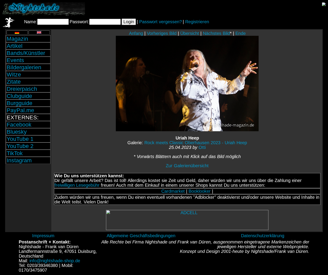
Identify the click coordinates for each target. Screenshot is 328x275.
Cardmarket (173, 191)
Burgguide (19, 103)
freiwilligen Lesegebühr (77, 185)
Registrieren (197, 21)
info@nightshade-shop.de (54, 260)
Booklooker (200, 191)
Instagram (19, 160)
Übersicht (189, 33)
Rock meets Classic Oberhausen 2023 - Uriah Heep (195, 142)
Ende (240, 33)
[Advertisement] (28, 195)
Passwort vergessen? (160, 21)
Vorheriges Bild (161, 33)
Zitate (14, 81)
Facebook (19, 124)
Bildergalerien (24, 67)
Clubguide (19, 96)
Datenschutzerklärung (262, 235)
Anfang (136, 33)
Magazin (17, 39)
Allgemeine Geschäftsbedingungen (141, 235)
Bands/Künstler (26, 53)
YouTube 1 (20, 139)
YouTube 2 (20, 146)
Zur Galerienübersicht (187, 165)
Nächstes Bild (216, 33)
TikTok (15, 153)
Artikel (15, 46)
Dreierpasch (22, 89)
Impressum (43, 235)
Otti (202, 147)
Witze (14, 74)
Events (15, 60)
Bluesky (17, 132)
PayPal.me (20, 110)
